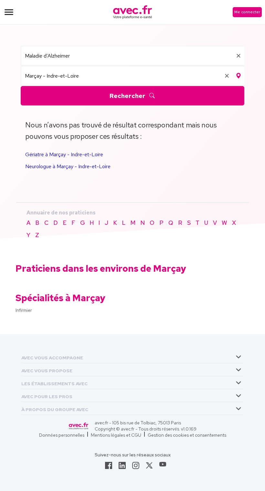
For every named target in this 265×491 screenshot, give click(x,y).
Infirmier (24, 310)
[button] (52, 356)
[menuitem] (132, 356)
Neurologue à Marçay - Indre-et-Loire (68, 166)
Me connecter (247, 12)
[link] (108, 467)
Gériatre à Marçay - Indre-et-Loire (64, 154)
